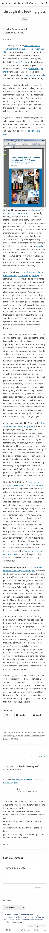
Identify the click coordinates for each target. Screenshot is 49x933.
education (37, 732)
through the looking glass (24, 11)
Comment (36, 888)
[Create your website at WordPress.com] (24, 3)
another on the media (35, 75)
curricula (39, 246)
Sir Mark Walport (20, 62)
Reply (5, 844)
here (28, 121)
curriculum (28, 732)
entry (17, 789)
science (27, 735)
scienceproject (37, 735)
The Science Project (32, 45)
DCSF (25, 544)
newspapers (12, 735)
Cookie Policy (17, 922)
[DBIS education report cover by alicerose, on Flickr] (24, 206)
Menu (24, 19)
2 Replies (7, 39)
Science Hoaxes (37, 756)
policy (20, 735)
